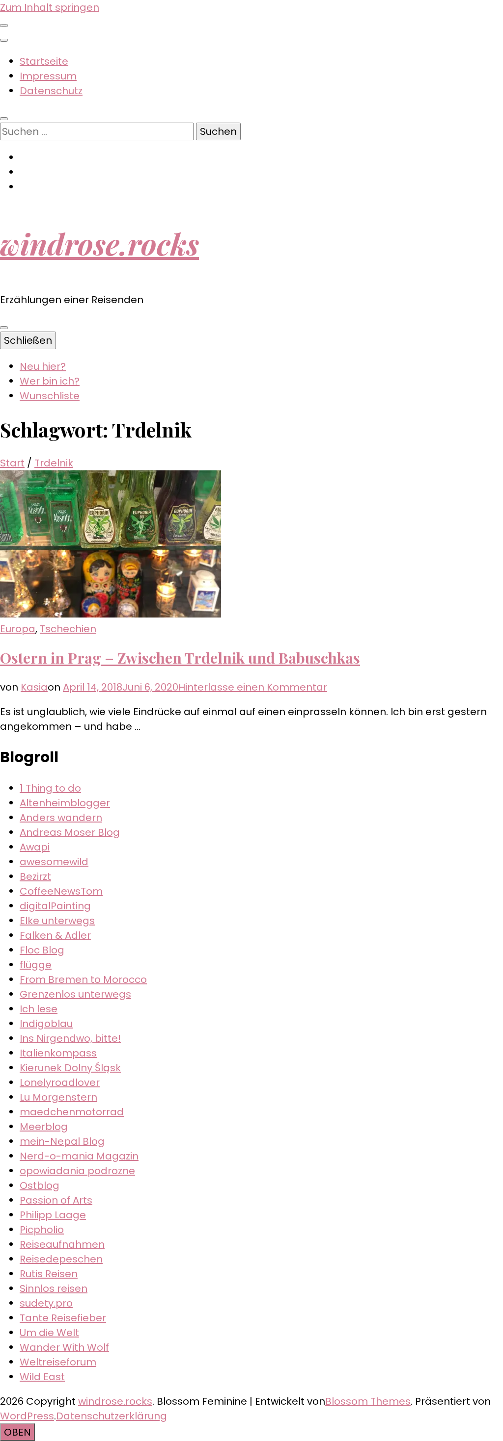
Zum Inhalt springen (49, 7)
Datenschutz (51, 91)
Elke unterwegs (57, 920)
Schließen (28, 340)
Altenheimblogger (65, 803)
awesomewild (54, 862)
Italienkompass (58, 1053)
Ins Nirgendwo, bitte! (70, 1038)
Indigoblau (46, 1023)
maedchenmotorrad (72, 1112)
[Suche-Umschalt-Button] (4, 118)
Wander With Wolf (64, 1347)
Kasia (34, 687)
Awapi (35, 847)
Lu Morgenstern (58, 1097)
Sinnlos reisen (53, 1288)
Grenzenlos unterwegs (75, 994)
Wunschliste (50, 396)
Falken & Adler (55, 935)
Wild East (42, 1377)
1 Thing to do (50, 788)
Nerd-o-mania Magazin (79, 1156)
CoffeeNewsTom (61, 891)
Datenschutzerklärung (111, 1416)
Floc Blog (42, 950)
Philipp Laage (53, 1215)
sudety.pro (46, 1303)
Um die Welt (49, 1332)
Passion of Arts (56, 1200)
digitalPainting (55, 906)
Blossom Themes (368, 1401)
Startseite (44, 61)
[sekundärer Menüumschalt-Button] (4, 25)
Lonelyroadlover (60, 1082)
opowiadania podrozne (77, 1171)
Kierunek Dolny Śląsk (70, 1068)
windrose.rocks (99, 243)
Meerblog (44, 1126)
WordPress (27, 1416)
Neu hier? (43, 366)
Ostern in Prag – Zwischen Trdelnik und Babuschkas (180, 658)
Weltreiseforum (58, 1362)
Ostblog (39, 1185)
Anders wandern (61, 817)
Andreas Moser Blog (70, 832)
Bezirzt (35, 876)
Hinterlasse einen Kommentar (252, 687)
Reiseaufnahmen (62, 1244)
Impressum (48, 76)
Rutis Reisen (49, 1274)
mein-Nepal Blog (62, 1141)
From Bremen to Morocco (83, 979)
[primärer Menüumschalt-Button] (4, 327)
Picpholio (42, 1229)
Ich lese (38, 1009)
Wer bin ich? (50, 381)
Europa (17, 629)
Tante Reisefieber (63, 1318)
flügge (36, 965)
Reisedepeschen (61, 1259)
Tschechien (68, 629)
